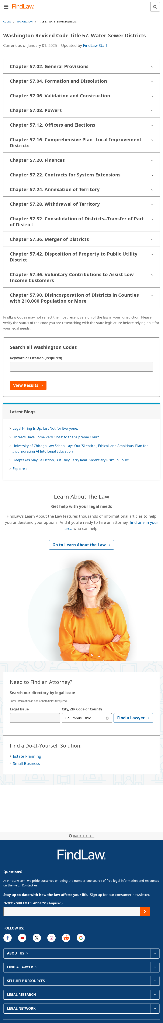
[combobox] (35, 718)
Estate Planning (27, 756)
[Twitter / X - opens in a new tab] (37, 938)
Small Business (26, 763)
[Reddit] (66, 938)
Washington (24, 21)
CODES (7, 21)
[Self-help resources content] (154, 980)
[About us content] (154, 953)
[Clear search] (107, 718)
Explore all (21, 468)
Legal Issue (19, 709)
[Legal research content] (154, 994)
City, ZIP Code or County (82, 709)
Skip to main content (81, 5)
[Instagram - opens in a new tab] (51, 938)
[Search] (155, 6)
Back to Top (83, 836)
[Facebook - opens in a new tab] (7, 938)
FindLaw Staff (95, 45)
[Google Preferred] (81, 938)
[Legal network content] (154, 1008)
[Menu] (6, 6)
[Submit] (145, 911)
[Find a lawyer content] (154, 967)
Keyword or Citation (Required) (36, 358)
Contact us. (30, 885)
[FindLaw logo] (24, 7)
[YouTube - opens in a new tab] (22, 938)
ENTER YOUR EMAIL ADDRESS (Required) (33, 903)
